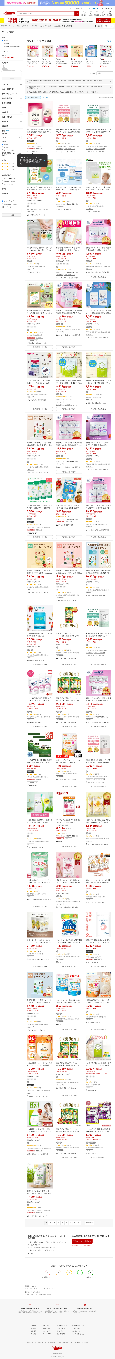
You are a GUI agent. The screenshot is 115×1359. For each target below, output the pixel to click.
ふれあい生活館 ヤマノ (95, 211)
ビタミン (35, 26)
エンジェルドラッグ (94, 1022)
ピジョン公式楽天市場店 (65, 525)
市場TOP (4, 26)
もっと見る (31, 1253)
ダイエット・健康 (14, 26)
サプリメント (26, 26)
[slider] (2, 71)
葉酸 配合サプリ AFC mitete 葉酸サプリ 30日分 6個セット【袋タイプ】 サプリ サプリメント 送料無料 (69, 383)
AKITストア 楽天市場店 (65, 209)
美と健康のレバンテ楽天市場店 (38, 1154)
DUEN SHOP (33, 785)
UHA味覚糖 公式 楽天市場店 (37, 400)
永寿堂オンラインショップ (37, 660)
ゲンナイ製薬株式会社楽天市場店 (98, 844)
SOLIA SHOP (33, 533)
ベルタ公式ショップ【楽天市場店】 (69, 278)
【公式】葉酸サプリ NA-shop (67, 658)
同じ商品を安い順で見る (98, 277)
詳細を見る (94, 92)
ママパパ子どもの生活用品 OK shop (40, 899)
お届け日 (4, 141)
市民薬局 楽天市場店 (35, 722)
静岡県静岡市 (92, 1090)
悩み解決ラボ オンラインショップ (39, 1096)
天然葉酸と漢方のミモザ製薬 (37, 343)
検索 (12, 79)
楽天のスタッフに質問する (82, 1241)
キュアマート (92, 1153)
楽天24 (60, 841)
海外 (8, 131)
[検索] (77, 13)
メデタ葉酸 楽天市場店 (36, 847)
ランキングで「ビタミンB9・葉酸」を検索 (38, 1294)
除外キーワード (6, 207)
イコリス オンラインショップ (38, 1216)
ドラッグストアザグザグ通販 (67, 779)
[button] (107, 8)
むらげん (61, 962)
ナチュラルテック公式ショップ (38, 473)
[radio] (2, 40)
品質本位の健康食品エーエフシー (68, 405)
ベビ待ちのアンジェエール (37, 215)
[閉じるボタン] (110, 81)
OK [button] (44, 160)
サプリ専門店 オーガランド (96, 902)
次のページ (89, 1222)
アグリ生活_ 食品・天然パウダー (39, 959)
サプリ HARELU (93, 962)
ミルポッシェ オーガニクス (66, 152)
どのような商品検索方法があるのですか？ (42, 1247)
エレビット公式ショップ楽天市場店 (98, 272)
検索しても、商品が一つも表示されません (42, 1250)
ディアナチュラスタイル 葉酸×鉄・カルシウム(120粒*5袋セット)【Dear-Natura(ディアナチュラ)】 (68, 822)
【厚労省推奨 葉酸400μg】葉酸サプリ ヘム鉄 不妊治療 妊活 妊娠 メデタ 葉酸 (39, 822)
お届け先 (4, 134)
